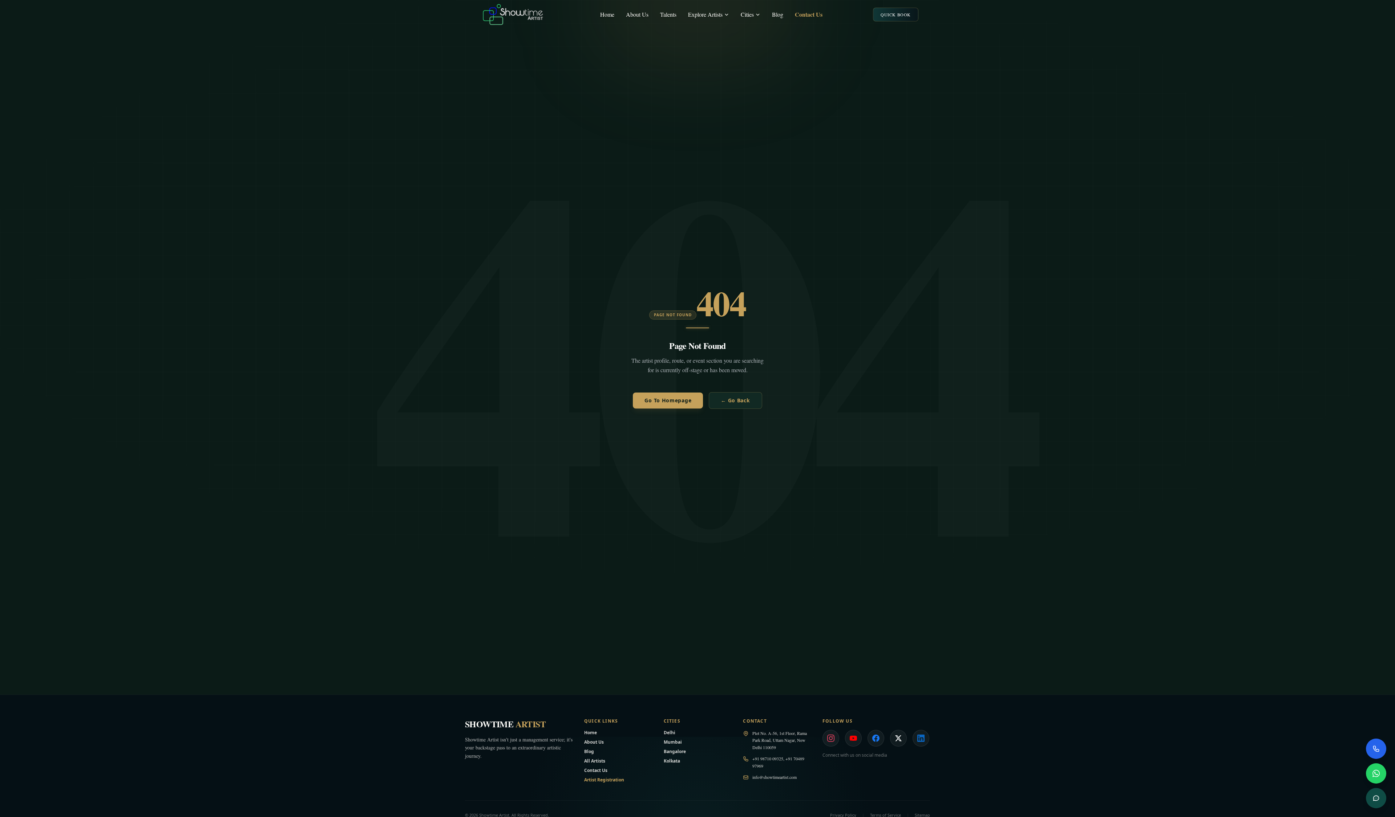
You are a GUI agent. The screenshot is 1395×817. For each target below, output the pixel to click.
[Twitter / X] (898, 738)
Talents (668, 14)
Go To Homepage (667, 400)
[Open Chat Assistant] (1376, 798)
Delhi (669, 732)
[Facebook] (876, 738)
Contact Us (808, 14)
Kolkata (672, 761)
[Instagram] (830, 738)
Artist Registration (604, 780)
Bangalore (675, 751)
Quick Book (896, 14)
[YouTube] (853, 738)
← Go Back (735, 400)
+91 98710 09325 (767, 758)
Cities (747, 14)
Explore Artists (705, 14)
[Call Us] (1376, 749)
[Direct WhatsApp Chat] (1376, 773)
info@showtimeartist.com (774, 777)
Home (607, 14)
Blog (777, 14)
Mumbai (673, 742)
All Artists (594, 761)
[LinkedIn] (921, 738)
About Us (637, 14)
